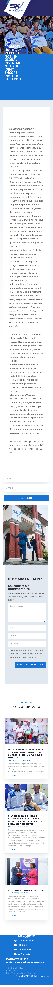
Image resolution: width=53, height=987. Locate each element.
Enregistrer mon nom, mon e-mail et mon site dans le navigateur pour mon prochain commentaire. (26, 653)
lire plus (12, 775)
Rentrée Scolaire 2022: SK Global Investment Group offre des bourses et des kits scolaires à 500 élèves (25, 820)
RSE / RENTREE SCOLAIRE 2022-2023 (26, 890)
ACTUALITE (8, 43)
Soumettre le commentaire (30, 664)
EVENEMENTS (25, 760)
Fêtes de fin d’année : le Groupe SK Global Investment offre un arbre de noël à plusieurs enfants (26, 753)
